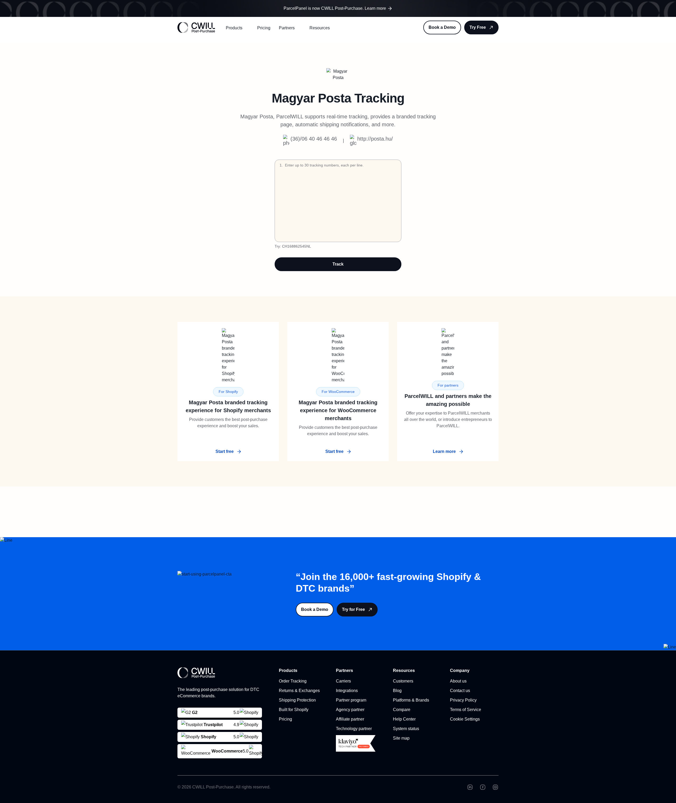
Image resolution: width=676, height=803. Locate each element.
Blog (397, 690)
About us (458, 681)
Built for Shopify (293, 709)
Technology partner (354, 728)
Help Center (404, 719)
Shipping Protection (297, 700)
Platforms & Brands (411, 700)
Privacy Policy (463, 700)
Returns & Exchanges (299, 690)
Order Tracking (293, 681)
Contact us (460, 690)
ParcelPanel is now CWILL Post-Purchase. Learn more (335, 8)
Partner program (351, 700)
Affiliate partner (350, 719)
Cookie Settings (465, 719)
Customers (403, 681)
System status (406, 728)
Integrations (347, 690)
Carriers (343, 681)
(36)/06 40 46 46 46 (313, 139)
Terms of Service (465, 709)
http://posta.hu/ (375, 139)
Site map (401, 738)
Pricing (263, 28)
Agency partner (350, 709)
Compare (401, 709)
